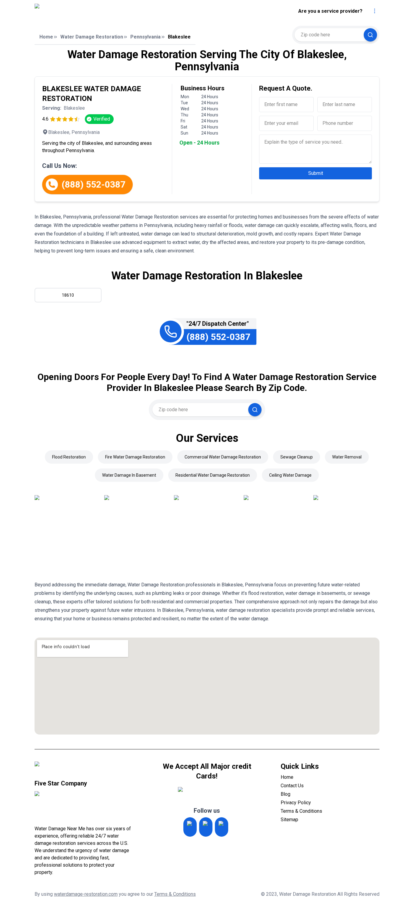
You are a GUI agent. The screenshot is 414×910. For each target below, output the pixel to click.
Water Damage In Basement (129, 475)
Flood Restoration (69, 457)
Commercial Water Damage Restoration (223, 457)
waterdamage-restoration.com (86, 894)
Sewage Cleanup (296, 457)
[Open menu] (374, 11)
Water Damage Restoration (91, 37)
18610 (68, 295)
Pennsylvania (145, 37)
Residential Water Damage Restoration (212, 475)
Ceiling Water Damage (290, 475)
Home (46, 37)
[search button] (370, 35)
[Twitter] (205, 827)
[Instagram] (190, 827)
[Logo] (85, 11)
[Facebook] (221, 827)
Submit (315, 173)
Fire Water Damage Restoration (135, 457)
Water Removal (347, 457)
